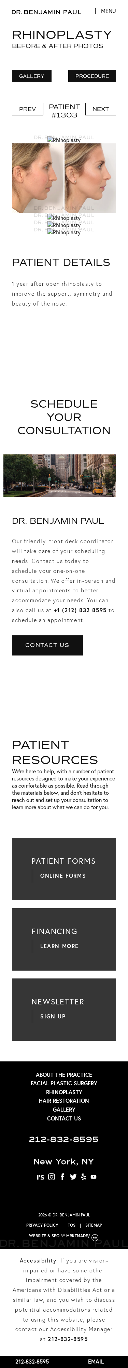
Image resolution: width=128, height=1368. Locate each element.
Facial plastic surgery (64, 1083)
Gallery (64, 1109)
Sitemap (93, 1225)
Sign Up (53, 1016)
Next (101, 109)
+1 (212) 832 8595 (80, 610)
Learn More (59, 945)
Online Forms (63, 875)
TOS (71, 1225)
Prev (27, 109)
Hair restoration (64, 1100)
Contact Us (47, 645)
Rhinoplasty (64, 1092)
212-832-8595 (64, 1139)
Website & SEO (44, 1235)
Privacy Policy (42, 1225)
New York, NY (64, 1161)
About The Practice (64, 1074)
